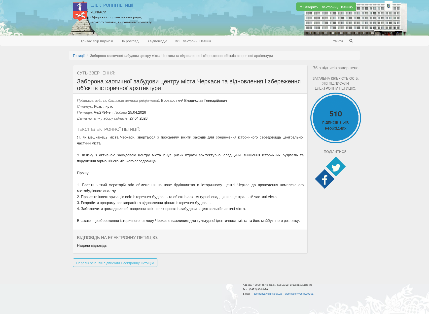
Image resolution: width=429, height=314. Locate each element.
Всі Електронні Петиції (193, 40)
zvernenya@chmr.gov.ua (268, 293)
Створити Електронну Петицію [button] (327, 6)
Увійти (338, 40)
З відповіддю (157, 40)
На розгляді (129, 40)
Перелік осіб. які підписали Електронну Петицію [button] (115, 262)
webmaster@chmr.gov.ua (299, 293)
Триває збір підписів (96, 40)
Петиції (79, 55)
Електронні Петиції (111, 5)
